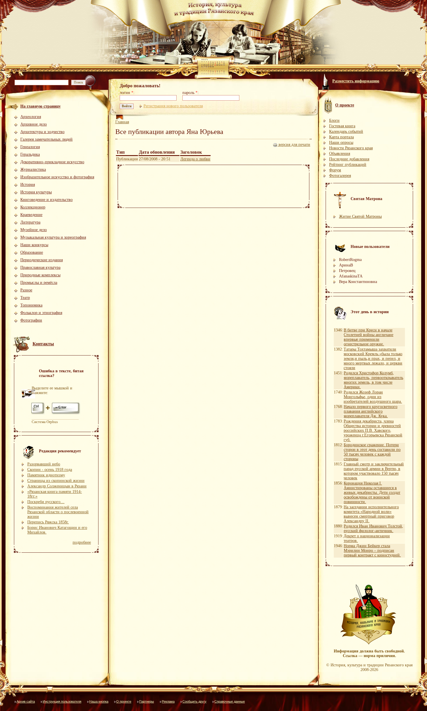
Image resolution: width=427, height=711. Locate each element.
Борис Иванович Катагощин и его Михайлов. (57, 529)
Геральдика (30, 154)
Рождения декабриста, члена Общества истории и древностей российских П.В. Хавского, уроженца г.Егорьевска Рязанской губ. (373, 430)
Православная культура (40, 267)
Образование (31, 252)
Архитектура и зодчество (42, 132)
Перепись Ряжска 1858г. (48, 522)
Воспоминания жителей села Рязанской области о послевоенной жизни (58, 512)
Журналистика (33, 169)
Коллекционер (32, 207)
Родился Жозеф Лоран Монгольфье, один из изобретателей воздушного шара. (373, 397)
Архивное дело (33, 124)
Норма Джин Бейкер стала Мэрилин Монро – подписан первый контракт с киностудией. (372, 550)
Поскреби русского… (45, 502)
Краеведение (31, 215)
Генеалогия (30, 147)
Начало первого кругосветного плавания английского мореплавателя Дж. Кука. (370, 411)
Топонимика (31, 305)
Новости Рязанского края (351, 148)
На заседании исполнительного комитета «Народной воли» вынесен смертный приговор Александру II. (371, 514)
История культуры (36, 192)
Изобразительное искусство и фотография (57, 177)
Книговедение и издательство (46, 199)
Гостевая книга (342, 126)
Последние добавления (349, 159)
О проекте (123, 701)
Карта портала (341, 137)
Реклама (168, 701)
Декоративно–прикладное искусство (52, 162)
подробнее (82, 542)
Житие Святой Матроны (360, 216)
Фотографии (31, 320)
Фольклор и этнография (41, 313)
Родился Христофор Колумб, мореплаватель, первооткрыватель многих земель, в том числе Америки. (373, 380)
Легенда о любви (195, 159)
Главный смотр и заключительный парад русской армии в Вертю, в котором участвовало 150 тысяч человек (374, 471)
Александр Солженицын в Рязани (57, 486)
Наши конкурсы (34, 245)
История (27, 184)
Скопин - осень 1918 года (49, 469)
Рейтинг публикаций (347, 164)
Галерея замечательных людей (46, 139)
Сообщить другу (194, 701)
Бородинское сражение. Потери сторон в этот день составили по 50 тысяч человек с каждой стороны (372, 452)
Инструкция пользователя (62, 701)
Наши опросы (341, 142)
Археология (30, 117)
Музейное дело (33, 230)
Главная (122, 122)
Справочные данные (229, 701)
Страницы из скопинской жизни (56, 480)
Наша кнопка (98, 701)
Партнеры (146, 701)
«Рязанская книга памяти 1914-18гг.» (54, 493)
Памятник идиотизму (46, 475)
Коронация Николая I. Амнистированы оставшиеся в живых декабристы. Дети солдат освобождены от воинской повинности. (372, 492)
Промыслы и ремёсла (38, 282)
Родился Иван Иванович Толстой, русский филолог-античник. (373, 528)
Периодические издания (41, 260)
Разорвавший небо (43, 464)
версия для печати (293, 144)
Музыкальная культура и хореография (53, 237)
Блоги (334, 120)
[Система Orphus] (56, 414)
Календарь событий (346, 131)
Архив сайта (26, 701)
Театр (25, 297)
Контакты (43, 343)
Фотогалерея (340, 175)
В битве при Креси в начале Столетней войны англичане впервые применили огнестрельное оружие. (368, 337)
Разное (26, 290)
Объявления (339, 153)
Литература (30, 222)
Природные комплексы (40, 275)
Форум (335, 170)
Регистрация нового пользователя (173, 106)
